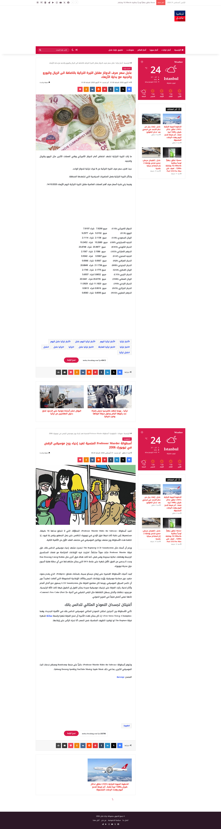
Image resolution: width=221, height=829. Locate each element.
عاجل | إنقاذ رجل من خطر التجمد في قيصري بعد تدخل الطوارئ (151, 129)
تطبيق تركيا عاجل (116, 50)
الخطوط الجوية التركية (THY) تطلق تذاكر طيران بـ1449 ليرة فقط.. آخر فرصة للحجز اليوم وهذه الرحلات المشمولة (172, 133)
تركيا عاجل (58, 347)
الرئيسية (177, 50)
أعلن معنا (96, 820)
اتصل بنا (125, 820)
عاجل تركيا (124, 352)
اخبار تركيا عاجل (86, 347)
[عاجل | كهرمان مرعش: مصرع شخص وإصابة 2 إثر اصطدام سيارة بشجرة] (151, 152)
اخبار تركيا (124, 347)
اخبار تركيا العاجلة (106, 347)
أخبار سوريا (154, 50)
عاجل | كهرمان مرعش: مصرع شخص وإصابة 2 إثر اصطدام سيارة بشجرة (151, 164)
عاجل (45, 347)
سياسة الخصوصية (114, 820)
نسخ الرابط (71, 360)
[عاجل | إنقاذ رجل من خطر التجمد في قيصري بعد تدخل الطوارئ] (151, 119)
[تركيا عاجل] (179, 16)
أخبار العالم (142, 50)
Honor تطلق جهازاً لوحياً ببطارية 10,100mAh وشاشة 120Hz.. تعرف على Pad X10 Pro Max (123, 2)
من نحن (103, 820)
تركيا (71, 347)
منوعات (131, 50)
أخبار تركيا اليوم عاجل (84, 341)
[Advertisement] (85, 26)
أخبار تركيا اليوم (107, 341)
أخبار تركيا (167, 50)
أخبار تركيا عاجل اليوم (59, 341)
